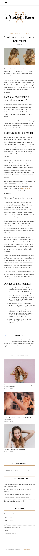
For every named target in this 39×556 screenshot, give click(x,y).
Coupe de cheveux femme (19, 33)
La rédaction (17, 335)
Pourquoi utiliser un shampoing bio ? (15, 449)
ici (13, 322)
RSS (22, 549)
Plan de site (27, 549)
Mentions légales (8, 552)
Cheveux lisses (8, 520)
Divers (6, 530)
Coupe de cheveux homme (12, 527)
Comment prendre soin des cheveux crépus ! (17, 498)
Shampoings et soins (10, 534)
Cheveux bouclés (9, 514)
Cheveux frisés (8, 517)
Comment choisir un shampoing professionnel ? (18, 494)
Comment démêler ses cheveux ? (14, 501)
